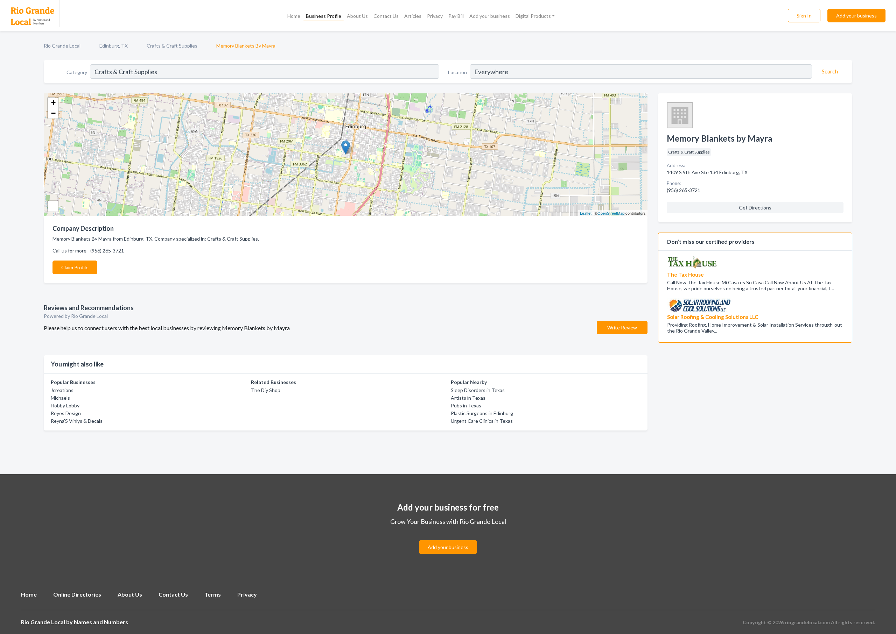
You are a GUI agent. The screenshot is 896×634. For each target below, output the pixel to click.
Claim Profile (75, 267)
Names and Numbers (101, 622)
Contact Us (386, 16)
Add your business (489, 16)
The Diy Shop (265, 390)
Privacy (435, 16)
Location (457, 72)
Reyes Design (66, 413)
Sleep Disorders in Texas (478, 390)
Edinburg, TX (113, 46)
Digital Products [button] (533, 16)
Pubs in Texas (466, 405)
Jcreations (62, 390)
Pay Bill (456, 16)
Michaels (60, 398)
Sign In (804, 16)
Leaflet (586, 213)
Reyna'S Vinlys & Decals (77, 421)
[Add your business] (448, 538)
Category (76, 72)
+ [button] (53, 102)
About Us (357, 16)
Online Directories (77, 594)
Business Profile (323, 16)
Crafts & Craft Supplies (172, 46)
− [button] (53, 113)
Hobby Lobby (65, 405)
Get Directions (755, 208)
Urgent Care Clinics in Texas (482, 421)
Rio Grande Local (62, 46)
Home (293, 16)
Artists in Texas (468, 398)
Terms (212, 594)
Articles (412, 16)
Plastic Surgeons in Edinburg (482, 413)
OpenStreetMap (610, 213)
